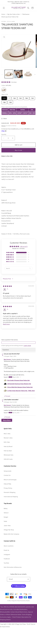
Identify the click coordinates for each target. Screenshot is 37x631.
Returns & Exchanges (10, 479)
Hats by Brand (8, 446)
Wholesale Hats (8, 455)
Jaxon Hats (7, 525)
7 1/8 (14, 97)
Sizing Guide (7, 471)
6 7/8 (4, 97)
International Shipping (11, 496)
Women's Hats (8, 438)
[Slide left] (2, 74)
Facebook (7, 559)
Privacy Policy (8, 488)
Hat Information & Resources (13, 567)
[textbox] (18, 342)
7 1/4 (20, 97)
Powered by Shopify (25, 600)
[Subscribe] (28, 579)
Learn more (27, 346)
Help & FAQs (7, 484)
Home (3, 14)
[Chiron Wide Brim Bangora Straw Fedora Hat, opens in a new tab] (5, 387)
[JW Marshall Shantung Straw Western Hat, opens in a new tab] (5, 383)
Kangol (6, 517)
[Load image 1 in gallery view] (9, 74)
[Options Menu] (20, 377)
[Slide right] (35, 74)
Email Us (6, 550)
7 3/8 (26, 97)
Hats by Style (8, 451)
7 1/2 (32, 97)
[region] (18, 110)
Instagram (7, 554)
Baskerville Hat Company (11, 534)
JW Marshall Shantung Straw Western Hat (19, 384)
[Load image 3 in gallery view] (28, 74)
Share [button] (5, 118)
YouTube (6, 563)
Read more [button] (6, 324)
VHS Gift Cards (8, 459)
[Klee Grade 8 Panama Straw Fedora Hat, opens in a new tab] (5, 380)
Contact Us (7, 475)
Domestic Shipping (9, 492)
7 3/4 (10, 102)
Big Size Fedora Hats (13, 14)
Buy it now (18, 150)
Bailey (5, 508)
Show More (7, 420)
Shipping (3, 125)
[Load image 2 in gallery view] (18, 74)
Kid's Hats (7, 442)
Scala (5, 521)
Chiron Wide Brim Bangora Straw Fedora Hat (20, 387)
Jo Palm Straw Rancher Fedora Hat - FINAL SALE (21, 390)
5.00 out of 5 (23, 246)
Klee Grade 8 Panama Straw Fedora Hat (18, 380)
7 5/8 (4, 102)
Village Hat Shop (9, 530)
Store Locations (8, 546)
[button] (4, 8)
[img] (7, 286)
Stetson (3, 21)
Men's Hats (7, 433)
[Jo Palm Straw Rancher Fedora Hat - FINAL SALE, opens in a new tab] (5, 390)
